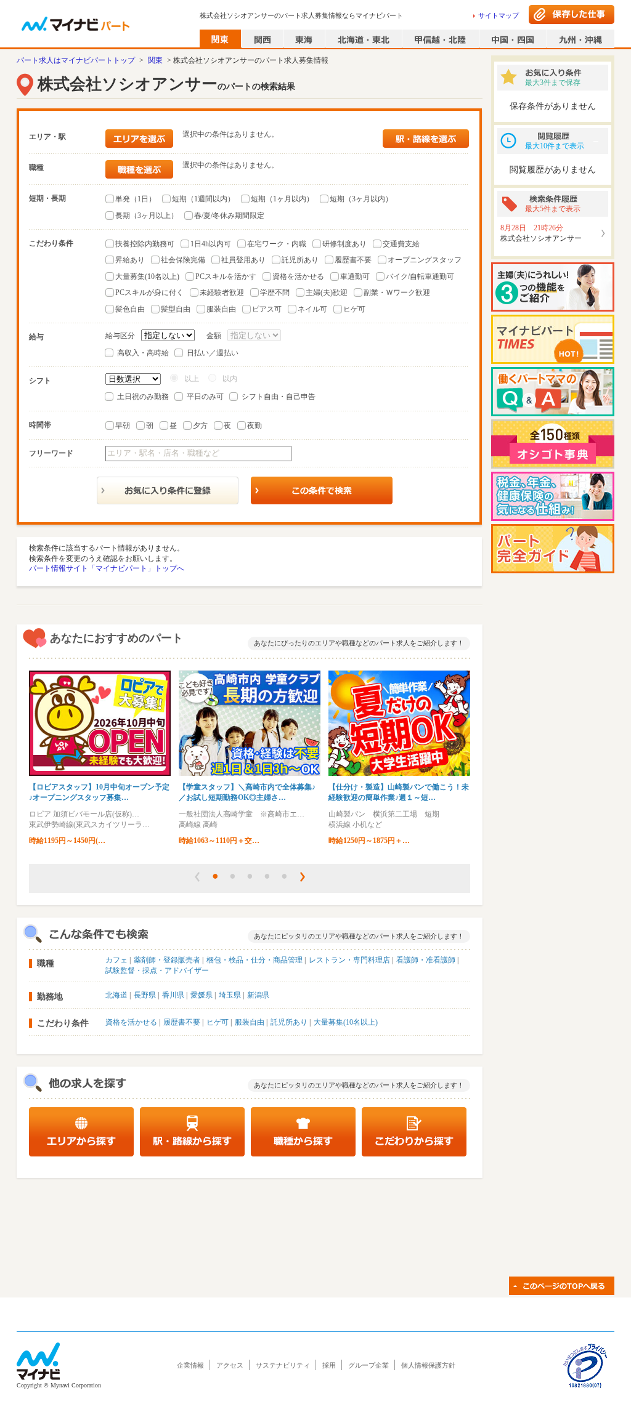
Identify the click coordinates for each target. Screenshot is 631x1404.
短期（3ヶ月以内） (361, 199)
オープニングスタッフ (425, 260)
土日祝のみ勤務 (143, 396)
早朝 (122, 425)
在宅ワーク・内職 (276, 244)
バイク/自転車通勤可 (420, 276)
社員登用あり (243, 260)
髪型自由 (175, 309)
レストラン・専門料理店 (349, 960)
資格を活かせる (298, 276)
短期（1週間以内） (203, 199)
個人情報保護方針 (428, 1365)
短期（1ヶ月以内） (282, 199)
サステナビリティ (283, 1365)
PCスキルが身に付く (149, 292)
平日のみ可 (205, 396)
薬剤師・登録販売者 (167, 960)
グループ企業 (368, 1365)
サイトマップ (498, 15)
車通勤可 (355, 276)
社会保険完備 (183, 260)
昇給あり (130, 260)
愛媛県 (201, 995)
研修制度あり (344, 244)
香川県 (173, 995)
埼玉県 (230, 995)
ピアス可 (267, 309)
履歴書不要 (353, 260)
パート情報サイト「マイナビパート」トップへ (106, 568)
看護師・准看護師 (425, 960)
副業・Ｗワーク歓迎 (397, 292)
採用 (329, 1365)
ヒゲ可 (354, 309)
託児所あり (300, 260)
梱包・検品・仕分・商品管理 (254, 960)
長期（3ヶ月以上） (146, 215)
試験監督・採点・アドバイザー (157, 970)
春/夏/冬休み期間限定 (229, 215)
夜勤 (254, 425)
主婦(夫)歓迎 (327, 292)
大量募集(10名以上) (147, 276)
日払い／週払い (212, 353)
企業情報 (190, 1365)
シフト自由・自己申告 (279, 396)
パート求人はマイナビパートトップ (76, 60)
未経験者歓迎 (222, 292)
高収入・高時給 (143, 353)
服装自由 (221, 309)
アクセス (229, 1365)
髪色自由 (130, 309)
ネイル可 (312, 309)
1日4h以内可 (210, 244)
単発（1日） (135, 199)
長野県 (145, 995)
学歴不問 (275, 292)
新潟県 (258, 995)
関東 (155, 60)
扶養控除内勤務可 (144, 244)
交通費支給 (401, 244)
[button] (197, 877)
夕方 (200, 425)
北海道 (116, 995)
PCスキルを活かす (225, 276)
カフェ (116, 960)
